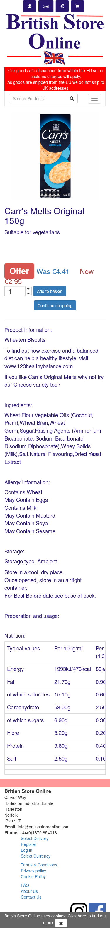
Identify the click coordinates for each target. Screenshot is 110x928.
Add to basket (49, 291)
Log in (26, 850)
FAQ (25, 885)
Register (28, 844)
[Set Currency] (62, 6)
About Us (29, 891)
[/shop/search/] (72, 98)
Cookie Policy (33, 876)
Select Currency (35, 856)
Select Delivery (34, 838)
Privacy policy (33, 870)
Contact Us (31, 897)
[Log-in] (29, 6)
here (82, 916)
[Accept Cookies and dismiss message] (61, 923)
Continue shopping (55, 305)
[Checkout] (77, 6)
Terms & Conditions (39, 865)
